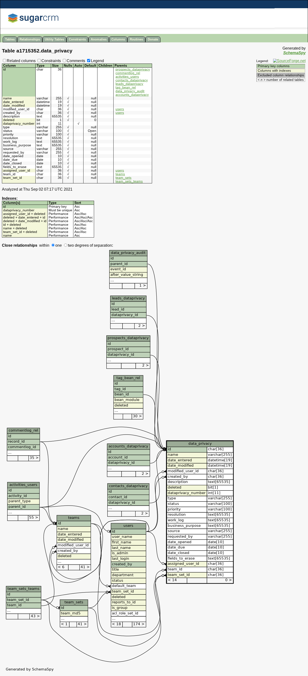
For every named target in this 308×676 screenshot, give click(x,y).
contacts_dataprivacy (132, 80)
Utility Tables (54, 39)
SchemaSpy (294, 53)
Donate (153, 39)
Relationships (29, 39)
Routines (136, 39)
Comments (76, 61)
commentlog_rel (128, 73)
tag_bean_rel (126, 87)
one (58, 245)
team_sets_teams (129, 181)
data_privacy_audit (130, 91)
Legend (97, 61)
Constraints (77, 39)
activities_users (127, 76)
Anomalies (99, 39)
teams (120, 174)
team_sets (123, 178)
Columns (118, 39)
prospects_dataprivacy (133, 69)
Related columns (21, 61)
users (120, 109)
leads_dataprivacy (129, 84)
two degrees (78, 245)
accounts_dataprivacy (132, 95)
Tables (10, 39)
